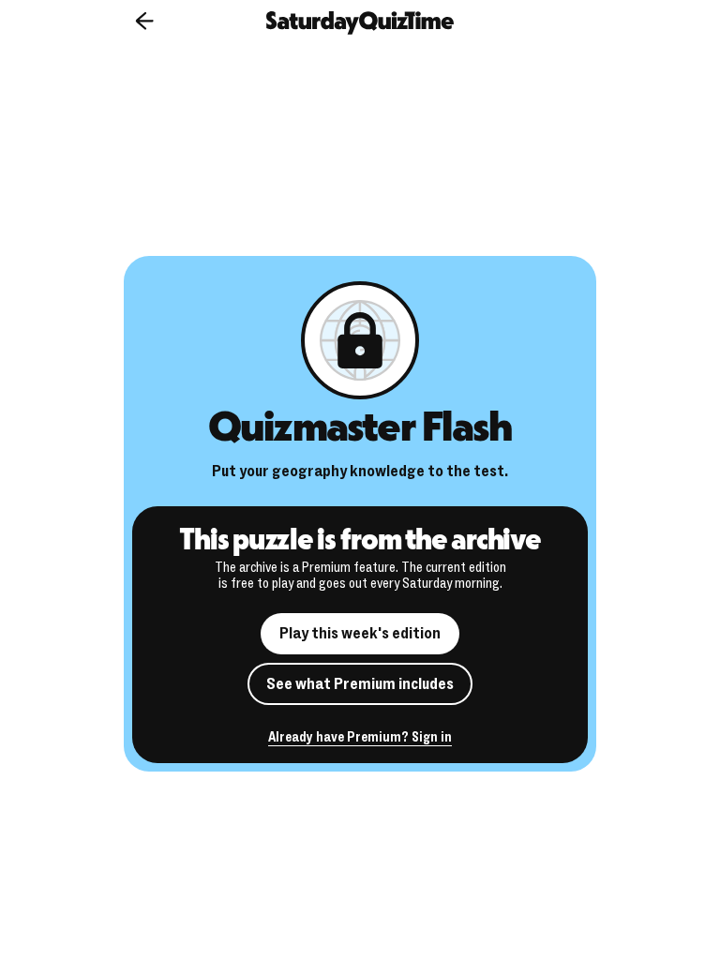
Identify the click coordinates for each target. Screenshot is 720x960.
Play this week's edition (360, 633)
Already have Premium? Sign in (360, 738)
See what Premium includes (360, 684)
